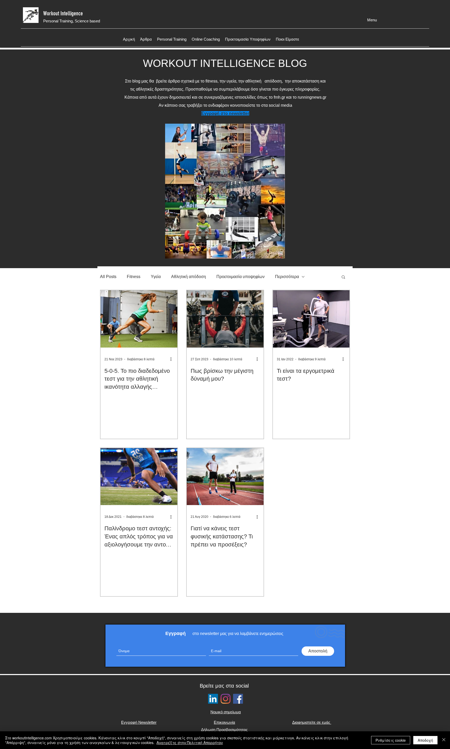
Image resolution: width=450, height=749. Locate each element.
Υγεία (156, 276)
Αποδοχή (425, 740)
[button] (343, 277)
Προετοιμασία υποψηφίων (240, 276)
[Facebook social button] (238, 699)
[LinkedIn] (213, 699)
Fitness (133, 276)
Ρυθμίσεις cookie (391, 740)
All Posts (108, 276)
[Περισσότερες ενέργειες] (173, 359)
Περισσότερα (287, 276)
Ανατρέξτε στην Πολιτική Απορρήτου (190, 742)
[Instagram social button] (225, 699)
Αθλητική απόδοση (188, 276)
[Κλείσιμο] (444, 740)
